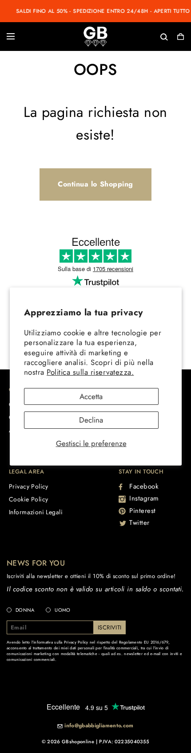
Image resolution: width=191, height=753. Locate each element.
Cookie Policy (28, 499)
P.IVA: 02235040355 (124, 741)
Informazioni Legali (36, 512)
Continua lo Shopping (95, 184)
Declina (91, 420)
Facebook (144, 486)
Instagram (144, 498)
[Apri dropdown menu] (11, 36)
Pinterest (142, 511)
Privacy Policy (28, 486)
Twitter (139, 523)
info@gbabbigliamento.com (99, 726)
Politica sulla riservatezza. (90, 372)
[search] (135, 36)
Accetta (91, 396)
